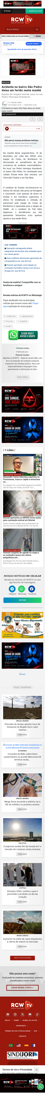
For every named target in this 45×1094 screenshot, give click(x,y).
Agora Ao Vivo (35, 11)
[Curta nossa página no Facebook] (7, 1014)
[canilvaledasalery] (22, 625)
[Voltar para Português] (10, 1045)
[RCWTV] (22, 3)
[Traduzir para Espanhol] (26, 1045)
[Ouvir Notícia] (7, 129)
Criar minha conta (21, 988)
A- (32, 119)
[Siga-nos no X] (22, 1014)
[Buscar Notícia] (37, 29)
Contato (22, 1036)
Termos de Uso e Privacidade (18, 1031)
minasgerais (27, 316)
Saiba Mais (22, 377)
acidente (23, 321)
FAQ (36, 1031)
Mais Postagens (22, 958)
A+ (40, 119)
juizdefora (11, 316)
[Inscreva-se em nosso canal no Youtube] (29, 1014)
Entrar (8, 11)
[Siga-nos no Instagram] (15, 1014)
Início (8, 1020)
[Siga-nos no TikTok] (37, 1014)
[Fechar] (36, 1070)
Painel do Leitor (31, 1020)
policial (9, 321)
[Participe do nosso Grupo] (22, 336)
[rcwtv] (22, 67)
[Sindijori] (22, 1055)
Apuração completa (33, 44)
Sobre (17, 1020)
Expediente (22, 1026)
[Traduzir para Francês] (34, 1045)
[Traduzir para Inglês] (18, 1045)
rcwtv (9, 326)
